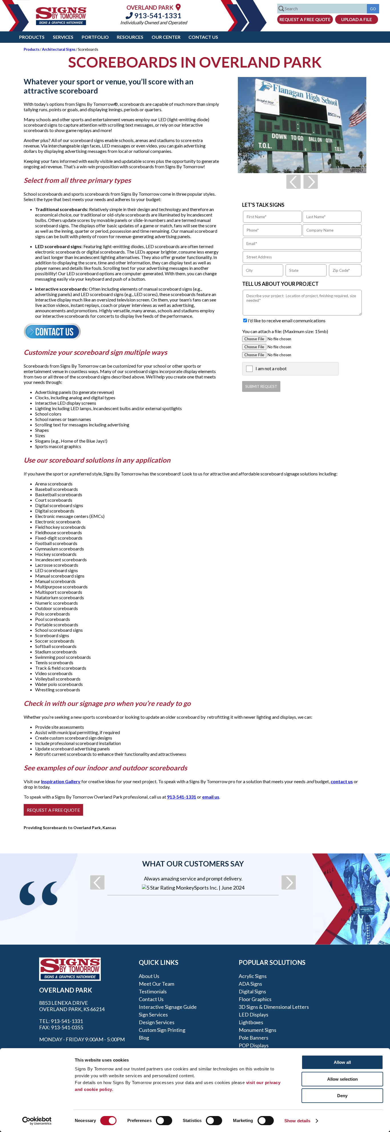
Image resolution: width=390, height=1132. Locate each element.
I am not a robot (271, 368)
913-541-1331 (157, 15)
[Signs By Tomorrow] (61, 23)
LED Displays (253, 1014)
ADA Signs (250, 984)
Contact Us (203, 37)
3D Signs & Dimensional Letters (274, 1007)
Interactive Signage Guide (168, 1007)
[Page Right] (310, 182)
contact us (342, 781)
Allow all (342, 1062)
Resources (130, 37)
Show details (297, 1120)
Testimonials (153, 991)
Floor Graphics (255, 999)
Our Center (166, 37)
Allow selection (342, 1079)
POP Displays (254, 1045)
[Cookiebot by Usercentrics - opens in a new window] (37, 1121)
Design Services (156, 1022)
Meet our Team (156, 984)
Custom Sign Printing (162, 1030)
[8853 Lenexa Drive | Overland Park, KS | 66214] (178, 7)
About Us (149, 976)
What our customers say (193, 863)
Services (63, 37)
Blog (144, 1037)
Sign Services (153, 1014)
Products (32, 37)
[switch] (164, 1120)
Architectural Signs (58, 49)
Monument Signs (257, 1030)
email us (210, 796)
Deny (342, 1095)
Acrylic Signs (253, 976)
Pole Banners (253, 1037)
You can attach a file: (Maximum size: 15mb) (285, 331)
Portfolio (95, 37)
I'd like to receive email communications (286, 320)
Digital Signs (252, 991)
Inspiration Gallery (61, 781)
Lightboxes (251, 1022)
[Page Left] (293, 182)
